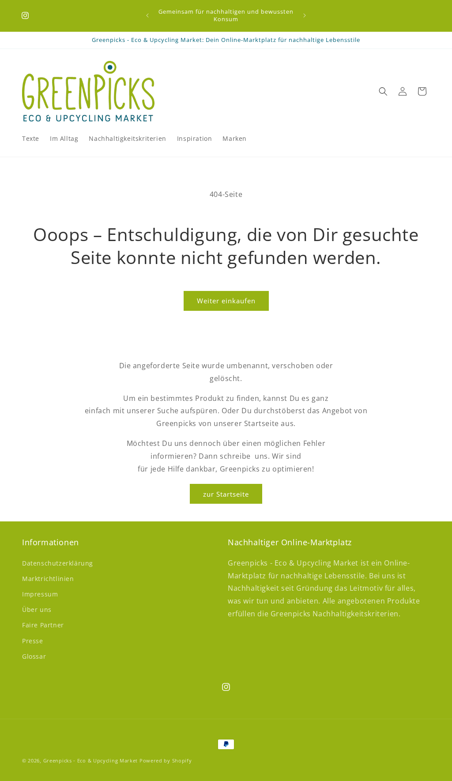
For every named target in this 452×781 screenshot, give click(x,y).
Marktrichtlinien (48, 578)
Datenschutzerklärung (57, 563)
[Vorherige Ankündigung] (147, 15)
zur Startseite (226, 494)
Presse (32, 641)
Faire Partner (43, 625)
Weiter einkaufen (226, 300)
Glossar (34, 656)
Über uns (37, 609)
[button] (383, 91)
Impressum (40, 594)
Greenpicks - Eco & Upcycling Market (90, 760)
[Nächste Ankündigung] (304, 15)
